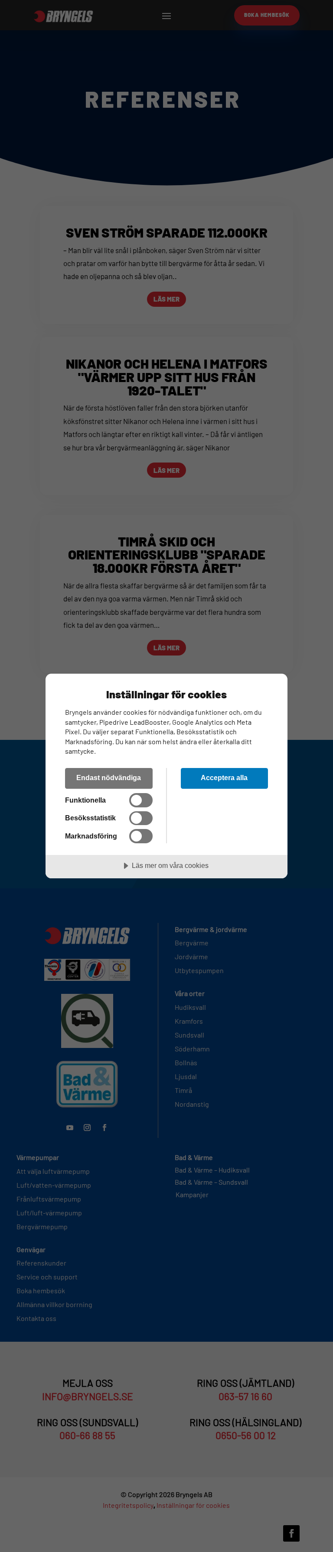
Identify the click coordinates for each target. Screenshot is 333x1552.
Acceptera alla (224, 777)
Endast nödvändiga (108, 777)
